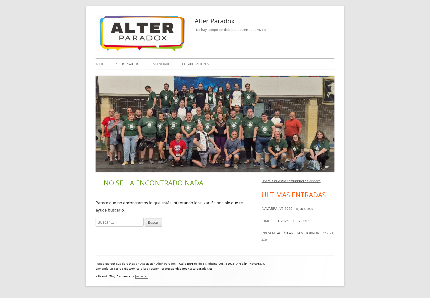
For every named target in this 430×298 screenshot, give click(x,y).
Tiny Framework (120, 276)
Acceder (142, 276)
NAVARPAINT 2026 (277, 208)
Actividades (162, 64)
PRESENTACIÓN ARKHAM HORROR (290, 233)
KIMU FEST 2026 (275, 220)
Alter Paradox (215, 20)
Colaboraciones (195, 64)
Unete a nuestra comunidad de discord (291, 181)
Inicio (100, 64)
